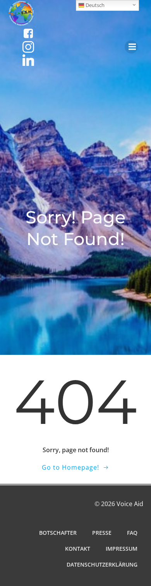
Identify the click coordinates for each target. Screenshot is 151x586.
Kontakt (77, 548)
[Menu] (131, 47)
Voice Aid (130, 504)
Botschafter (58, 532)
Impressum (121, 548)
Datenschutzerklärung (102, 564)
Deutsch (94, 5)
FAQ (132, 532)
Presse (102, 532)
